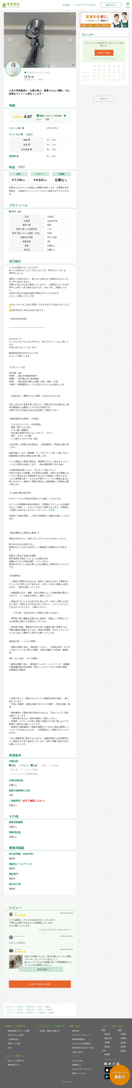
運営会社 (75, 1030)
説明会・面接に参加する (50, 1030)
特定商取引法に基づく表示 (83, 1047)
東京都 (19, 1007)
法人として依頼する (16, 1060)
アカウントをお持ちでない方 (104, 58)
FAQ (28, 134)
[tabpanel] (40, 40)
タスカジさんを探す (16, 1035)
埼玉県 (107, 1046)
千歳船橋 (41, 1012)
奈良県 (123, 1046)
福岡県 (107, 1054)
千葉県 (107, 1042)
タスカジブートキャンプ (82, 1069)
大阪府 (123, 1034)
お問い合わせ (77, 1052)
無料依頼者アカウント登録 (18, 1030)
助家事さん (76, 1064)
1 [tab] (36, 65)
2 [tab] (40, 65)
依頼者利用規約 (78, 1039)
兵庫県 (123, 1038)
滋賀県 (123, 1051)
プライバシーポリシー (81, 1035)
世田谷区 (30, 1007)
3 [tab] (44, 65)
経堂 (39, 1007)
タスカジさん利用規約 (81, 1043)
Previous (9, 40)
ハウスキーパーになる (85, 5)
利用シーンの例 (14, 1043)
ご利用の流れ (13, 1039)
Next (70, 40)
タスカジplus (77, 1060)
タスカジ (9, 1007)
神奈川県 (108, 1038)
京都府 (123, 1042)
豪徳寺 (40, 1009)
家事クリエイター (79, 1073)
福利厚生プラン (14, 1064)
